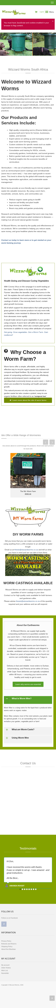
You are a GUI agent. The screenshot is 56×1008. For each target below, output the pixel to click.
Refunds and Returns (8, 944)
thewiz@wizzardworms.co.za (26, 550)
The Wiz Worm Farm (28, 491)
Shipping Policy (6, 946)
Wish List (4, 970)
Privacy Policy (6, 941)
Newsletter (5, 973)
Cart (41, 12)
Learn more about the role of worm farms (28, 400)
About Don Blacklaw (8, 949)
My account (5, 965)
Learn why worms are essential (28, 684)
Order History (6, 968)
